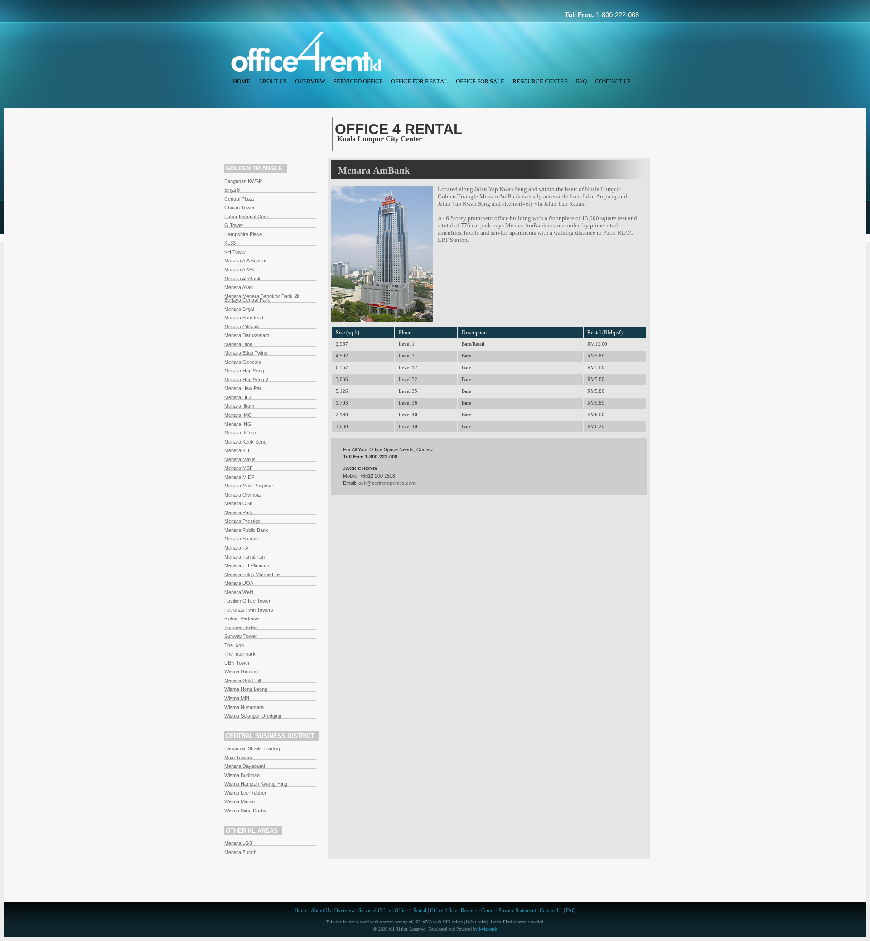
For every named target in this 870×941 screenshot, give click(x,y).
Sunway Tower (240, 636)
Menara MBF (238, 468)
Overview (310, 81)
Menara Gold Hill (242, 680)
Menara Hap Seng (244, 370)
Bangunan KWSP (243, 181)
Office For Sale (480, 81)
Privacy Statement (517, 910)
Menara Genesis (242, 362)
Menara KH (236, 450)
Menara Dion (238, 344)
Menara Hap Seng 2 (246, 379)
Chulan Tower (239, 207)
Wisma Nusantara (244, 707)
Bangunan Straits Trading (252, 748)
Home (241, 81)
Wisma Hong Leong (245, 689)
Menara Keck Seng (245, 441)
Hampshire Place (243, 234)
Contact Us (613, 81)
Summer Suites (241, 627)
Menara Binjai (239, 309)
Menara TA (236, 547)
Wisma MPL (237, 698)
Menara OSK (238, 503)
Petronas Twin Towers (248, 610)
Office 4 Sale (443, 910)
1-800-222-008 (617, 15)
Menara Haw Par (242, 388)
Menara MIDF (239, 477)
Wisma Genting (241, 671)
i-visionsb (488, 929)
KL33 (230, 243)
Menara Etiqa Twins (245, 353)
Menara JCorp (240, 432)
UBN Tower (237, 663)
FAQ (581, 81)
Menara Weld (238, 592)
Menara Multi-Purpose (248, 485)
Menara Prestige (242, 521)
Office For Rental (419, 81)
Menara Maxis (240, 459)
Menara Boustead (243, 317)
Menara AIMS (239, 269)
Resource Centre (540, 81)
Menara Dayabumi (244, 766)
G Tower (233, 225)
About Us (272, 81)
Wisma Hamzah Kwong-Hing (255, 784)
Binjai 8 (232, 190)
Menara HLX (238, 397)
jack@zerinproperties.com (387, 483)
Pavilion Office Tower (247, 600)
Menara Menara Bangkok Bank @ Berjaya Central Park (261, 298)
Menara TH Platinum (246, 565)
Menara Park (238, 512)
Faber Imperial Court (247, 216)
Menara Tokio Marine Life (252, 574)
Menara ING (237, 424)
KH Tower (235, 252)
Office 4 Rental (410, 910)
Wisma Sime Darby (245, 810)
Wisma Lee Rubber (245, 793)
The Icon (234, 645)
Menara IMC (237, 415)
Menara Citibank (242, 326)
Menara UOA (238, 583)
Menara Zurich (240, 852)
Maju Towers (238, 757)
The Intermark (240, 653)
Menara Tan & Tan (244, 557)
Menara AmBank (242, 278)
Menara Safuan (241, 538)
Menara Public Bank (246, 530)
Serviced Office (358, 81)
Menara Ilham (239, 406)
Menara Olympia (242, 494)
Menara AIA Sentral (245, 260)
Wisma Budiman (242, 775)
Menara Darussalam (246, 335)
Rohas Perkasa (241, 618)
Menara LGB (238, 843)
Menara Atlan (238, 287)
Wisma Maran (239, 801)
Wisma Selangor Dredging (252, 716)
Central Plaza (239, 199)
